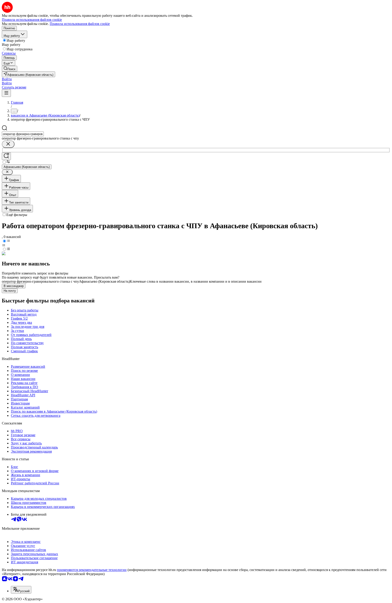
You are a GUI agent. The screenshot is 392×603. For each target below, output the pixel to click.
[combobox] (23, 134)
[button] (7, 79)
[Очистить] (8, 144)
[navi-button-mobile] (6, 93)
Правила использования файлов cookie (80, 24)
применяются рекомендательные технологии (92, 570)
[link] (9, 68)
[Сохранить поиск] (6, 156)
